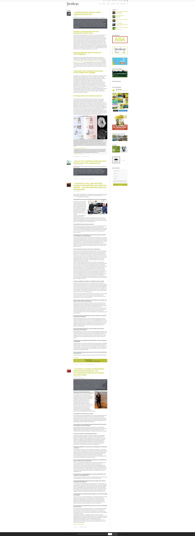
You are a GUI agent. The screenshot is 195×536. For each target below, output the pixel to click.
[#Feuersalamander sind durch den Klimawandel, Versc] (120, 95)
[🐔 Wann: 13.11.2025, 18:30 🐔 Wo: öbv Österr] (114, 95)
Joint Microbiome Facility (79, 62)
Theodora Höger (90, 364)
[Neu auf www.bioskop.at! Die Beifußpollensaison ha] (120, 101)
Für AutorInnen (109, 0)
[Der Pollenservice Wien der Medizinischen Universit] (125, 106)
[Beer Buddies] (69, 185)
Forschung (79, 164)
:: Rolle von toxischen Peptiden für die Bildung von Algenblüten (89, 162)
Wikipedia (106, 17)
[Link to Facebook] (126, 1)
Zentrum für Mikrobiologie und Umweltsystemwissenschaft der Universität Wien (87, 61)
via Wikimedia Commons (90, 378)
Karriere (79, 376)
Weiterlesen (75, 176)
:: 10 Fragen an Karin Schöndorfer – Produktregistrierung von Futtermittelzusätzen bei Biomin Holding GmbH (89, 372)
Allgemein (75, 164)
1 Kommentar (81, 364)
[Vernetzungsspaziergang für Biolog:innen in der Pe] (125, 95)
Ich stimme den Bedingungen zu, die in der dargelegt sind (120, 181)
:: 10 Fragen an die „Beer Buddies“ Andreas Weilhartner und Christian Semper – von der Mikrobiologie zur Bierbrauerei (89, 186)
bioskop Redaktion (86, 156)
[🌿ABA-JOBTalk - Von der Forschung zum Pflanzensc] (120, 106)
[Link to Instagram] (127, 1)
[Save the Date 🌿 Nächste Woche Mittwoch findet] (125, 101)
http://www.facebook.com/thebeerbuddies (93, 361)
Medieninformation (114, 0)
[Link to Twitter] (124, 1)
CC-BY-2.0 (86, 378)
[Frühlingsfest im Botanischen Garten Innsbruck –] (114, 106)
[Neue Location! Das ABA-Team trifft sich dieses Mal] (114, 101)
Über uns (104, 0)
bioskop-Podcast (120, 0)
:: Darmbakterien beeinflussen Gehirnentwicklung (87, 13)
